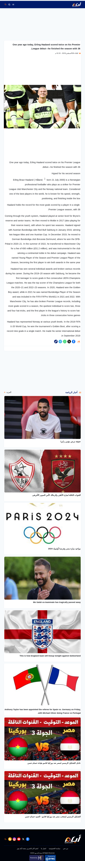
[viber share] (60, 341)
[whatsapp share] (65, 341)
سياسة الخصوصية (54, 848)
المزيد (8, 392)
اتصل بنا (43, 848)
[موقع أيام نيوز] (74, 4)
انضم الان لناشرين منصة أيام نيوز (27, 848)
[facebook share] (73, 341)
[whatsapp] (56, 341)
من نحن (65, 848)
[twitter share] (69, 341)
